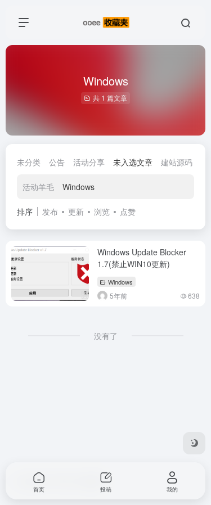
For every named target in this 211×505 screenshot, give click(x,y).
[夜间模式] (194, 443)
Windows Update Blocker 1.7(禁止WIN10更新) (141, 257)
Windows (78, 186)
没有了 (106, 335)
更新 (76, 211)
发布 (50, 211)
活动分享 (89, 162)
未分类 (29, 162)
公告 (57, 162)
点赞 (128, 211)
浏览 (102, 211)
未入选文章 (132, 162)
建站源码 (176, 162)
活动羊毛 (38, 186)
